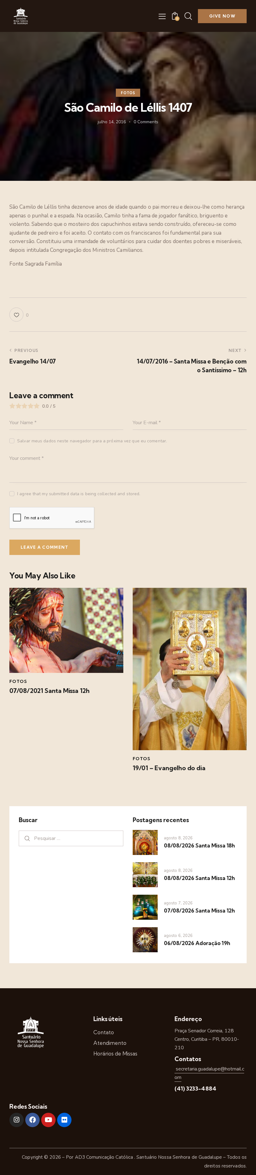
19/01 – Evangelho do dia (169, 768)
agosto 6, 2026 (178, 935)
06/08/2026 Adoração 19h (197, 943)
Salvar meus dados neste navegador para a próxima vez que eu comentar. (92, 441)
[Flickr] (64, 1120)
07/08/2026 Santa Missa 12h (199, 910)
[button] (162, 16)
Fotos (128, 93)
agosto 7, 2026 (178, 903)
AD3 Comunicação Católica (105, 1157)
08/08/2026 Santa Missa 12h (199, 878)
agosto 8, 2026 (178, 838)
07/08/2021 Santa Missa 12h (49, 690)
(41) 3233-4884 (195, 1088)
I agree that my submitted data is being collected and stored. (78, 494)
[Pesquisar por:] (71, 838)
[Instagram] (16, 1120)
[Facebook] (32, 1120)
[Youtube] (48, 1120)
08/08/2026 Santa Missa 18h (199, 845)
